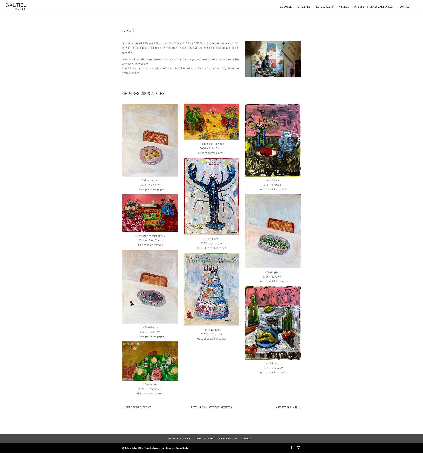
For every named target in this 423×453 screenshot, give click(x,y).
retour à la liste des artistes (211, 407)
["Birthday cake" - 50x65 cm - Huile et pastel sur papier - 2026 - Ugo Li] (211, 325)
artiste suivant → (288, 407)
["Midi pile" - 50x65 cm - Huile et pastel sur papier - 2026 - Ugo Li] (273, 359)
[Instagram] (298, 448)
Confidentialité (203, 438)
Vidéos (344, 6)
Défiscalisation (381, 6)
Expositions (325, 6)
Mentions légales (179, 438)
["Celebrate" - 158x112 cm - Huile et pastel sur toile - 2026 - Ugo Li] (150, 380)
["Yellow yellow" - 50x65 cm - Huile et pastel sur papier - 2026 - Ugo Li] (150, 176)
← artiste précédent (136, 407)
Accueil (286, 6)
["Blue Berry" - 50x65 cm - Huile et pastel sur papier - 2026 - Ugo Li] (150, 323)
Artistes (303, 6)
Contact (405, 6)
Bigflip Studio (182, 448)
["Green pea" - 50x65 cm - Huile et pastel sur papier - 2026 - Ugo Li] (273, 268)
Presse (359, 6)
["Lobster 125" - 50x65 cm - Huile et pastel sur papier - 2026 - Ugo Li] (211, 234)
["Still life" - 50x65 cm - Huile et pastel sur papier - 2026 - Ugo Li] (273, 176)
